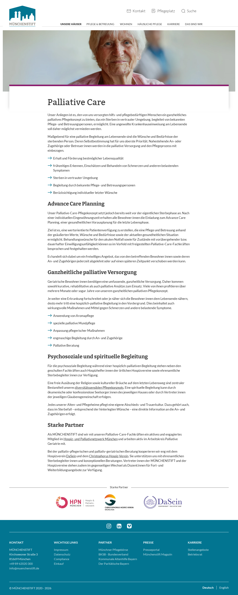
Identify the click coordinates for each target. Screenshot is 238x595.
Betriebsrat (195, 554)
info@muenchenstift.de (24, 568)
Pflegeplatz (166, 11)
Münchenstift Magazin (157, 554)
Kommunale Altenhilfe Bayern (118, 559)
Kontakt (139, 11)
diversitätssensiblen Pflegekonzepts (99, 387)
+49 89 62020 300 (21, 563)
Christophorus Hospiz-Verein (108, 456)
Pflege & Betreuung (100, 24)
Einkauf (59, 563)
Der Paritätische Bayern (114, 563)
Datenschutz (62, 554)
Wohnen (126, 24)
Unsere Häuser (70, 24)
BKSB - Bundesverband (113, 554)
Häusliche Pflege (150, 24)
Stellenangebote (198, 549)
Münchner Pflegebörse (113, 549)
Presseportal (151, 549)
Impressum (61, 549)
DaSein (71, 456)
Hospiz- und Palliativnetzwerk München (91, 439)
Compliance (61, 559)
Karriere (173, 24)
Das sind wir (193, 24)
